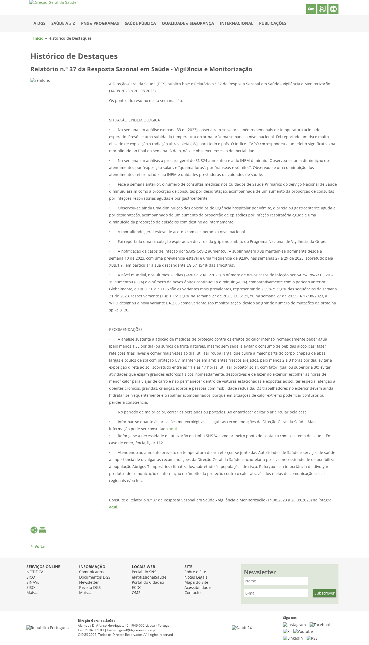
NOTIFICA (34, 572)
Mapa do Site (196, 582)
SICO (30, 577)
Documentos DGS (94, 577)
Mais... (32, 592)
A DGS (39, 23)
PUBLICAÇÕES (272, 23)
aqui (173, 429)
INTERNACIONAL (236, 23)
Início (38, 38)
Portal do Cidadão (148, 582)
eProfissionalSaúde (149, 577)
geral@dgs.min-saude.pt (137, 630)
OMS (136, 592)
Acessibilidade (198, 587)
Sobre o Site (195, 572)
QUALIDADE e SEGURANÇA (188, 23)
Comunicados (91, 572)
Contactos (193, 592)
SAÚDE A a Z (63, 23)
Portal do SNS (144, 572)
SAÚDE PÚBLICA (140, 23)
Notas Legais (196, 577)
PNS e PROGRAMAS (100, 23)
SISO (30, 587)
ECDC (137, 587)
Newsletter (89, 582)
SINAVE (32, 582)
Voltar (40, 546)
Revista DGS (90, 587)
